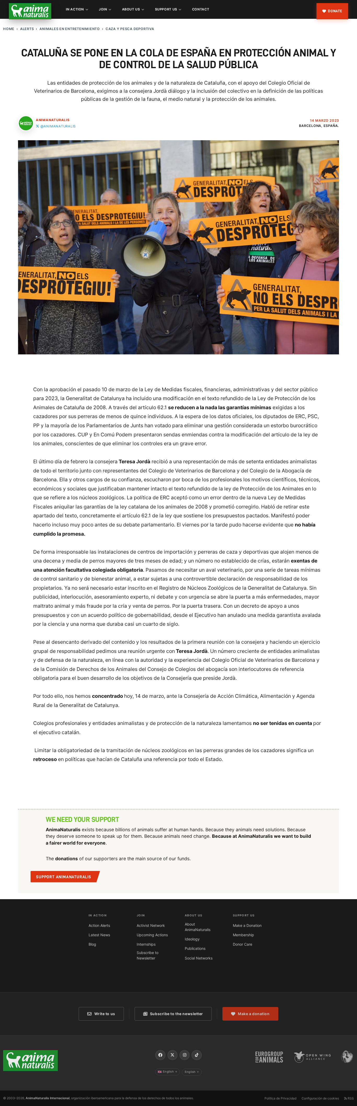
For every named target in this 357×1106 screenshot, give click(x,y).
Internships (146, 944)
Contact (200, 9)
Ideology (192, 939)
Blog (92, 944)
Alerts (27, 29)
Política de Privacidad (280, 1098)
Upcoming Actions (152, 935)
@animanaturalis (58, 126)
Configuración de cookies (320, 1098)
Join (103, 9)
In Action (75, 9)
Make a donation (253, 1013)
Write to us (104, 1013)
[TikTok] (196, 1055)
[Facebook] (160, 1055)
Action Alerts (99, 925)
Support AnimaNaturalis (63, 877)
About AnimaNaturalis (197, 927)
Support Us (166, 9)
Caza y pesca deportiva (130, 29)
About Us (131, 9)
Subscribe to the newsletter (176, 1013)
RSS (350, 1098)
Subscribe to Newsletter (147, 955)
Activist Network (151, 925)
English (170, 1071)
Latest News (99, 935)
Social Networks (198, 958)
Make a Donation (247, 925)
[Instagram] (184, 1055)
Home (8, 29)
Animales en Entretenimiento (69, 29)
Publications (195, 948)
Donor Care (242, 944)
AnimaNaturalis (53, 120)
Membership (243, 935)
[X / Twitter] (172, 1055)
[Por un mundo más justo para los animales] (30, 11)
